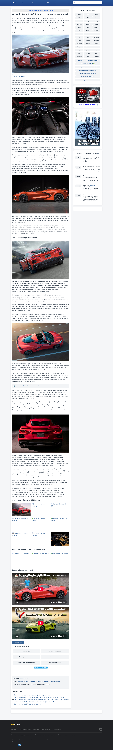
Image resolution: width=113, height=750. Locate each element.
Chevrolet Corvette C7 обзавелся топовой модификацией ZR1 (34, 702)
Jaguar (88, 34)
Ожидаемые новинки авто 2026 (88, 67)
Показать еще (18, 642)
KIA (79, 37)
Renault (96, 46)
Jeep (96, 34)
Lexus (79, 40)
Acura (79, 14)
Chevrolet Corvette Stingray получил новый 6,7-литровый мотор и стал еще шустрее (41, 699)
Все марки (96, 56)
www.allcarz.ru (24, 678)
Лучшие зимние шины (55, 651)
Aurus (96, 14)
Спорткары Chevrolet (46, 681)
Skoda (79, 50)
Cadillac (79, 21)
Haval (79, 30)
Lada (88, 37)
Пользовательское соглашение (45, 735)
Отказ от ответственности (67, 735)
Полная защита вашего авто (87, 104)
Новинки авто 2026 (26, 651)
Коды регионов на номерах (88, 73)
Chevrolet (79, 24)
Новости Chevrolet (34, 681)
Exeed (96, 24)
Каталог (34, 3)
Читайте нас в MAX (41, 667)
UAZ (96, 53)
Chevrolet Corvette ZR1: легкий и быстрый (27, 704)
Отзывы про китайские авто (26, 662)
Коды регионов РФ (55, 657)
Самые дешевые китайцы (26, 657)
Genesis (96, 27)
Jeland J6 (94, 175)
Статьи (66, 3)
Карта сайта (46, 729)
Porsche (88, 46)
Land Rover (96, 37)
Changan (88, 21)
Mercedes (96, 40)
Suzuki (96, 50)
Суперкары (56, 681)
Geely (88, 27)
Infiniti (79, 34)
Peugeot (79, 46)
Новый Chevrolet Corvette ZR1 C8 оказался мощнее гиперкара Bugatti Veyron (39, 697)
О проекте (14, 729)
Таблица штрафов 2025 (88, 76)
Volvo (88, 56)
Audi (88, 14)
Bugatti (96, 17)
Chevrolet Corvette (23, 681)
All (14, 3)
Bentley (79, 17)
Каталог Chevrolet (19, 76)
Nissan (88, 43)
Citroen (88, 24)
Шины (57, 3)
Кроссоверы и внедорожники (87, 70)
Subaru (88, 50)
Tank (79, 53)
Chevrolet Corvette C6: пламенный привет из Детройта (32, 695)
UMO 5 (84, 157)
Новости (25, 3)
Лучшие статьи (88, 80)
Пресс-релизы (58, 729)
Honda (88, 30)
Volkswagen (79, 56)
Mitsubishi (79, 43)
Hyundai (96, 30)
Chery (96, 21)
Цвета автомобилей (55, 662)
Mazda (88, 40)
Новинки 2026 (46, 3)
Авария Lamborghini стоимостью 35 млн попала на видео (34, 386)
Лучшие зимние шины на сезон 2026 (41, 10)
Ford (79, 27)
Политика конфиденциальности (21, 735)
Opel (96, 43)
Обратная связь (25, 729)
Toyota (88, 53)
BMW (88, 17)
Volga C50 (92, 185)
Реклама (36, 729)
